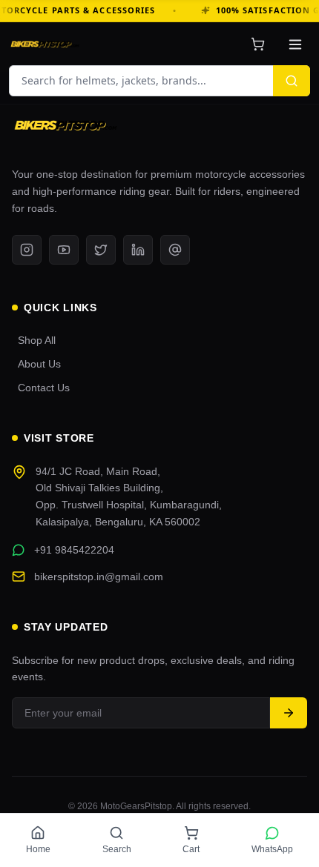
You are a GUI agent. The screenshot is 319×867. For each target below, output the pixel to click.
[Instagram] (27, 250)
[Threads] (175, 250)
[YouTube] (64, 250)
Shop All (37, 340)
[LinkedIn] (138, 250)
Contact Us (44, 387)
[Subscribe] (288, 712)
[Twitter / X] (101, 250)
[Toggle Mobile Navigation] (295, 44)
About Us (39, 364)
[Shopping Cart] (258, 44)
